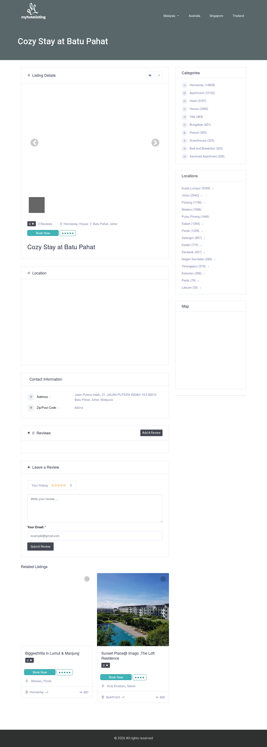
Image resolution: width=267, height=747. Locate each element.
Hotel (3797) (198, 100)
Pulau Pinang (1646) (195, 216)
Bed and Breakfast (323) (206, 148)
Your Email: (36, 527)
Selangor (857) (192, 237)
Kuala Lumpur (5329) (196, 188)
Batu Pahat (100, 223)
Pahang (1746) (192, 202)
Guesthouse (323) (202, 140)
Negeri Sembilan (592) (197, 259)
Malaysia (169, 16)
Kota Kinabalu (116, 686)
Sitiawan (36, 681)
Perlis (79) (189, 280)
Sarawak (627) (192, 252)
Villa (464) (196, 116)
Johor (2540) (190, 195)
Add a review (151, 432)
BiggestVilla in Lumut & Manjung (52, 653)
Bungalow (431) (200, 124)
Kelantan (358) (192, 273)
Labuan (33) (190, 287)
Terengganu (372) (194, 266)
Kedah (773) (190, 245)
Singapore (216, 16)
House (83, 223)
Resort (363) (198, 132)
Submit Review (40, 546)
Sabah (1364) (191, 223)
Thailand (238, 16)
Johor (113, 223)
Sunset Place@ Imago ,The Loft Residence (128, 655)
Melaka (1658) (191, 209)
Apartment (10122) (202, 93)
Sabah (131, 686)
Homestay (71, 223)
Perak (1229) (190, 230)
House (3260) (199, 108)
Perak (47, 681)
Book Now (43, 233)
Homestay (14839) (202, 85)
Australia (194, 16)
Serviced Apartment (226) (207, 156)
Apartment (113, 697)
